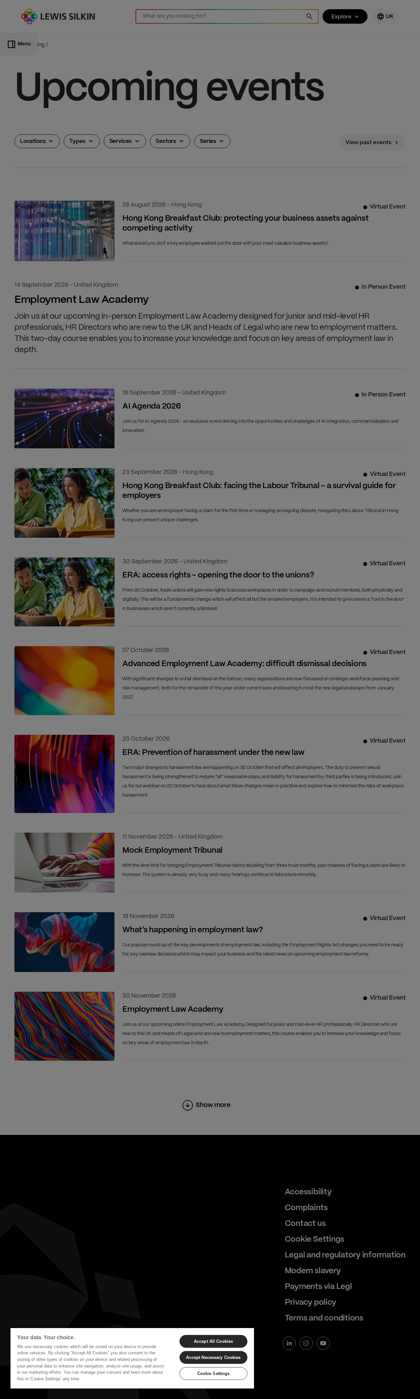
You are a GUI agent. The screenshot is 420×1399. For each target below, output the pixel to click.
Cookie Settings (213, 1373)
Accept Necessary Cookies (213, 1357)
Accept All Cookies (213, 1341)
